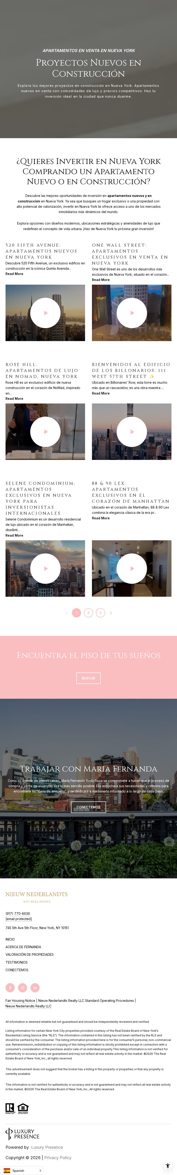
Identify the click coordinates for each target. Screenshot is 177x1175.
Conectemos (17, 970)
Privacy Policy (57, 1157)
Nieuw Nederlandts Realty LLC (28, 1006)
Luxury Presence (47, 1147)
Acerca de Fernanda (23, 947)
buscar (88, 678)
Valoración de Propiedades (30, 954)
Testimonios (17, 962)
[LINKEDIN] (35, 987)
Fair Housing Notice (20, 1001)
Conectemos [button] (88, 807)
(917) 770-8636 (18, 913)
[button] (22, 1170)
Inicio (10, 939)
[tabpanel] (88, 419)
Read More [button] (14, 274)
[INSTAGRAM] (22, 987)
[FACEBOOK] (10, 987)
